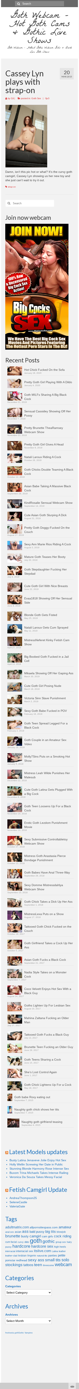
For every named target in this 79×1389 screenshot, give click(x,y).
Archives (11, 1314)
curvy (21, 1242)
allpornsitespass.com (44, 1227)
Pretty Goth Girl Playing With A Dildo (48, 382)
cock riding (62, 1236)
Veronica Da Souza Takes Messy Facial (35, 1177)
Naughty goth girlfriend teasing (41, 1121)
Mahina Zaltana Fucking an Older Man (46, 1020)
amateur (65, 1227)
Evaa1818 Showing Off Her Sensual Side (48, 600)
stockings (14, 1265)
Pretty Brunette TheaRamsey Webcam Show (43, 430)
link (75, 1323)
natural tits (42, 1255)
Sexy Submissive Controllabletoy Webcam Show (46, 841)
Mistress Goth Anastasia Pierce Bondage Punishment (45, 858)
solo (65, 1260)
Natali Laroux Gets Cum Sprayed (46, 627)
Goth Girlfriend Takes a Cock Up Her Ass (48, 945)
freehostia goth (11, 1333)
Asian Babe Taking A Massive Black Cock (47, 488)
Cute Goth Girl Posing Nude (42, 685)
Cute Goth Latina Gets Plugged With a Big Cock (48, 791)
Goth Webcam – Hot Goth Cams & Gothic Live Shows (39, 29)
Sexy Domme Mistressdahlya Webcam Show (43, 887)
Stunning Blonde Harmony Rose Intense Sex (39, 1168)
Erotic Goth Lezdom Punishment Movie (45, 825)
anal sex (9, 1232)
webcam (63, 1264)
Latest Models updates (38, 1151)
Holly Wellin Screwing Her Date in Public (36, 1164)
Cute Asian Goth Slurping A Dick (45, 515)
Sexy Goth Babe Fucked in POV (45, 710)
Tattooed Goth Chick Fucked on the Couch (47, 928)
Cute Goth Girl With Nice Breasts (46, 586)
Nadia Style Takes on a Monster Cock (45, 974)
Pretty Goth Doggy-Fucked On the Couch (47, 530)
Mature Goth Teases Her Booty (45, 556)
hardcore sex (42, 1246)
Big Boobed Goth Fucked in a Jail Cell (46, 659)
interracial (10, 1251)
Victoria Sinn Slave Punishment (45, 698)
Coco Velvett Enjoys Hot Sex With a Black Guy (47, 991)
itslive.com (42, 1251)
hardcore (21, 1246)
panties (52, 1255)
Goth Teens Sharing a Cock (42, 1059)
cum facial (11, 1242)
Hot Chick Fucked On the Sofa (44, 369)
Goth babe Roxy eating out (32, 1097)
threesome (48, 1265)
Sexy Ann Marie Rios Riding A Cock (47, 544)
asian (18, 1231)
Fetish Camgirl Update (38, 1189)
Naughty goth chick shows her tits (36, 1109)
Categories (13, 1286)
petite (61, 1255)
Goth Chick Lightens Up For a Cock (47, 1084)
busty (25, 1236)
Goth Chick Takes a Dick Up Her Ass (48, 901)
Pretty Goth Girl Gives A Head (44, 444)
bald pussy (36, 1231)
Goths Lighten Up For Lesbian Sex (47, 1005)
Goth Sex (36, 98)
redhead (21, 1260)
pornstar (10, 1260)
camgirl (35, 1236)
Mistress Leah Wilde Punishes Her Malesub (47, 775)
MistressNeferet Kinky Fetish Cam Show (47, 642)
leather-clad (11, 1255)
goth (36, 1240)
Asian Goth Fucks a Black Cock (45, 959)
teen (38, 1265)
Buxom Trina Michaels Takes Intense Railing (38, 1172)
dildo (26, 1242)
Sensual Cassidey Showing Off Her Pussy (47, 413)
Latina (55, 1251)
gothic (49, 1241)
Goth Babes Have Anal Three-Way (47, 872)
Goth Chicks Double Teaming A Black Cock (48, 471)
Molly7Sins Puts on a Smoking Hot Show (47, 758)
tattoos (28, 1265)
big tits (50, 1231)
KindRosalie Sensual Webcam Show (48, 502)
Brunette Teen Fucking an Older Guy (48, 1047)
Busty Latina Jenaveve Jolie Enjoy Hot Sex (37, 1160)
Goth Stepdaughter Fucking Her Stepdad (45, 571)
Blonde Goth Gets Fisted (40, 615)
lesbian (22, 1255)
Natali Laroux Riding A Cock (42, 457)
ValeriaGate (17, 1206)
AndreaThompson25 (23, 1198)
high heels (60, 1246)
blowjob (61, 1231)
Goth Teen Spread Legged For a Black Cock (46, 725)
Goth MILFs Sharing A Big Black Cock (45, 397)
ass (25, 1231)
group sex (61, 1242)
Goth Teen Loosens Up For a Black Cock (47, 808)
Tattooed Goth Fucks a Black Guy (46, 1034)
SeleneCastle (18, 1202)
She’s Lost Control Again (40, 1072)
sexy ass (36, 1260)
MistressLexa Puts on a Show (44, 914)
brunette (12, 1236)
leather (62, 1251)
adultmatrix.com (17, 1227)
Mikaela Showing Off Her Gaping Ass (48, 673)
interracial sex (24, 1251)
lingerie (31, 1255)
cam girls (47, 1236)
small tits (53, 1260)
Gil (12, 98)
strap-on (12, 187)
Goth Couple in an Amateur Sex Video (45, 742)
